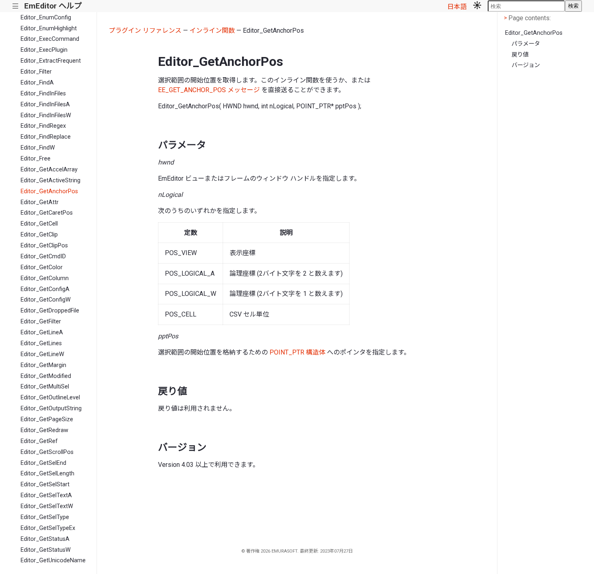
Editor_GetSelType (45, 517)
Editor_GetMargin (43, 365)
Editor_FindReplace (46, 136)
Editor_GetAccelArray (49, 169)
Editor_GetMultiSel (45, 386)
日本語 (457, 7)
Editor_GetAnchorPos (49, 191)
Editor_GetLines (41, 343)
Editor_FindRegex (43, 125)
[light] (477, 6)
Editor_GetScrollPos (47, 452)
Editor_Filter (36, 71)
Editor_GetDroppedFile (50, 310)
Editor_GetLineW (42, 354)
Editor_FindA (37, 82)
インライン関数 (212, 30)
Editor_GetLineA (42, 332)
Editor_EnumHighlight (49, 28)
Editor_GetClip (39, 234)
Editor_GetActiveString (50, 180)
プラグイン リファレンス (145, 30)
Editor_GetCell (39, 223)
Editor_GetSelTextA (46, 495)
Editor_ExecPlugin (44, 49)
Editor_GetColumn (45, 278)
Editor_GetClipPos (44, 245)
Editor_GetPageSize (47, 419)
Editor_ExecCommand (50, 39)
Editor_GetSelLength (47, 473)
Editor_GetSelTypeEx (48, 528)
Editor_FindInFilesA (45, 104)
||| (15, 6)
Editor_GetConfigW (46, 299)
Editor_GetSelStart (45, 484)
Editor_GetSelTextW (47, 506)
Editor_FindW (38, 147)
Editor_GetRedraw (44, 430)
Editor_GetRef (39, 441)
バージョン (526, 65)
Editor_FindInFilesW (46, 115)
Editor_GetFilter (41, 321)
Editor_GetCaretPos (47, 212)
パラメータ (526, 43)
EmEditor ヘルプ (53, 6)
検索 (573, 6)
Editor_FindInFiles (43, 93)
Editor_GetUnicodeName (53, 560)
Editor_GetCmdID (43, 256)
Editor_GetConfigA (45, 289)
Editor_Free (36, 158)
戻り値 (520, 54)
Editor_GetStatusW (46, 550)
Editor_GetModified (46, 376)
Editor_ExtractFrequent (51, 60)
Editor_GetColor (42, 267)
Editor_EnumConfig (46, 17)
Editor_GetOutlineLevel (50, 397)
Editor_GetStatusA (45, 539)
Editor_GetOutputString (51, 408)
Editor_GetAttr (40, 202)
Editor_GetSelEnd (43, 463)
